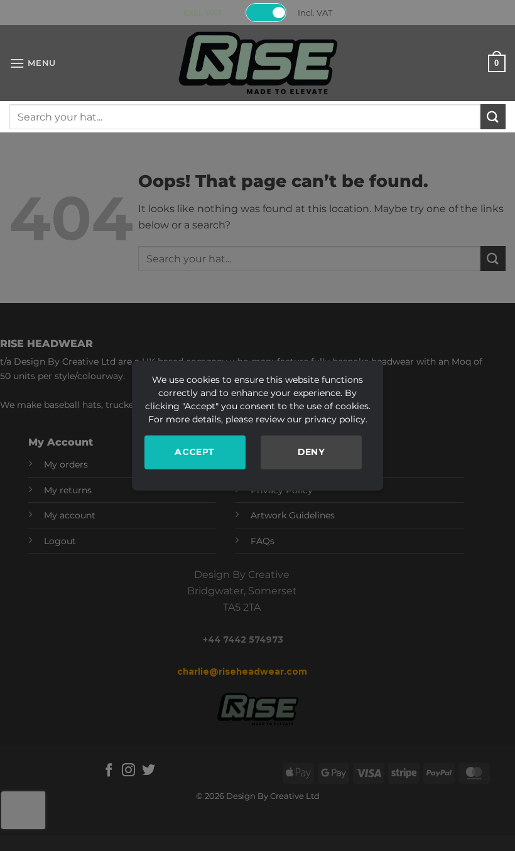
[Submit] (493, 116)
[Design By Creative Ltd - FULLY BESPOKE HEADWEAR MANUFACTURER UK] (257, 63)
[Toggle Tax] (266, 12)
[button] (32, 63)
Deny (311, 452)
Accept (195, 452)
